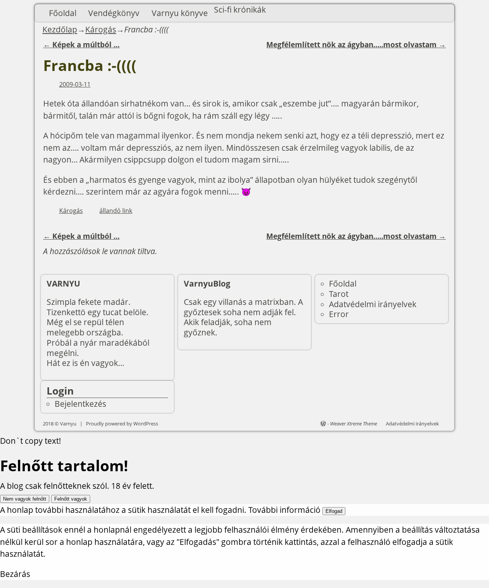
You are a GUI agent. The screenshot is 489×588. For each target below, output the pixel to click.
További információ (284, 509)
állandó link (115, 210)
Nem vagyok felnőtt (24, 499)
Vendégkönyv (113, 13)
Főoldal (62, 13)
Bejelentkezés (80, 403)
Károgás (100, 29)
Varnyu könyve (180, 13)
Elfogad (333, 511)
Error (339, 314)
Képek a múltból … (81, 45)
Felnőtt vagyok (70, 499)
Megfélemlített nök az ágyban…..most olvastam (356, 45)
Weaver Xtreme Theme (353, 423)
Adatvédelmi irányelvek (372, 304)
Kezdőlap (59, 29)
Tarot (338, 293)
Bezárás (15, 574)
